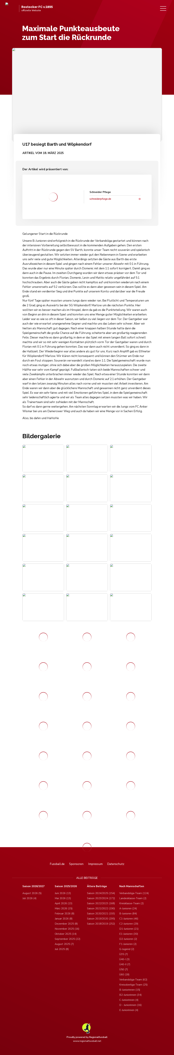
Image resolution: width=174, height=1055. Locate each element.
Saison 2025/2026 (66, 886)
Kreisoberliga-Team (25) (133, 984)
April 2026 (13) (63, 903)
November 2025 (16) (67, 928)
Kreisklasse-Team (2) (131, 903)
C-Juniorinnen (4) (128, 1000)
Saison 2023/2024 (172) (101, 898)
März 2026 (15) (64, 908)
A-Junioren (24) (128, 908)
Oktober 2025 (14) (66, 934)
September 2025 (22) (67, 939)
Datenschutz (115, 864)
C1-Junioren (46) (128, 918)
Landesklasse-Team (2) (132, 898)
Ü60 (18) (124, 974)
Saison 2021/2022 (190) (101, 908)
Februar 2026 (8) (64, 913)
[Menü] (163, 8)
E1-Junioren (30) (128, 934)
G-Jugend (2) (126, 949)
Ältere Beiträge (97, 886)
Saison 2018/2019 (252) (101, 923)
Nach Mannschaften (131, 886)
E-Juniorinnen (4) (128, 1010)
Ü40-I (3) (124, 959)
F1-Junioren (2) (128, 944)
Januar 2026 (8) (64, 918)
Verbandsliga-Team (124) (134, 893)
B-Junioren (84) (128, 913)
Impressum (95, 864)
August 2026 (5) (32, 893)
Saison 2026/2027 (33, 886)
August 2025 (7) (64, 944)
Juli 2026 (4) (29, 898)
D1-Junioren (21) (129, 928)
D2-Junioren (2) (128, 939)
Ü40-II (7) (124, 964)
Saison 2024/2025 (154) (101, 893)
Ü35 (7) (123, 954)
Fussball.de (57, 864)
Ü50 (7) (123, 969)
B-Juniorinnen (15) (129, 989)
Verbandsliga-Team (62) (133, 979)
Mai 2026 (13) (63, 898)
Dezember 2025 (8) (66, 923)
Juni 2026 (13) (63, 893)
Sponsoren (76, 864)
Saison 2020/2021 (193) (101, 913)
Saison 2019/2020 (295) (101, 918)
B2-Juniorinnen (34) (130, 995)
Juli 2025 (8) (62, 949)
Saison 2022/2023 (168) (101, 903)
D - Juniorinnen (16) (130, 1005)
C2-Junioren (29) (128, 923)
